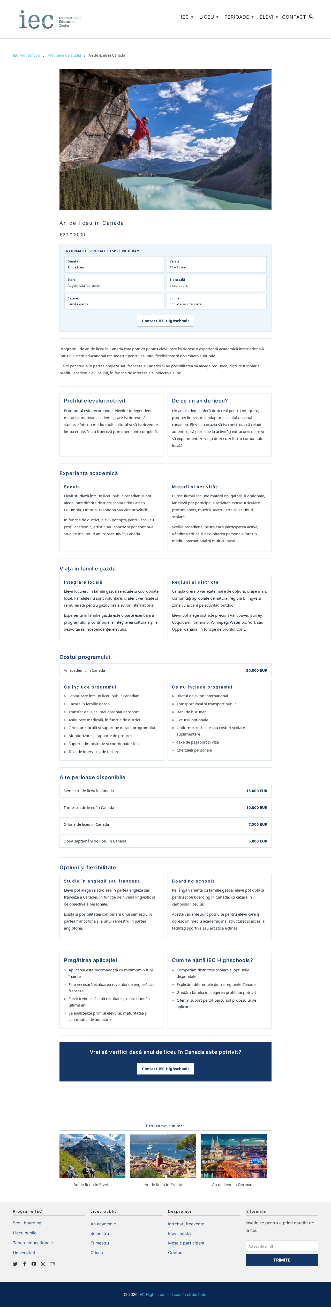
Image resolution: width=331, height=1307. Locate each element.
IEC (187, 17)
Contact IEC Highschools (165, 320)
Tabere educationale (33, 1242)
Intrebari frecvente (186, 1223)
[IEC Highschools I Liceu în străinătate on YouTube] (34, 1264)
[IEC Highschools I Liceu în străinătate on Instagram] (43, 1264)
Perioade (239, 17)
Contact (176, 1252)
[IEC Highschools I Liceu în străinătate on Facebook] (25, 1264)
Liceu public (24, 1232)
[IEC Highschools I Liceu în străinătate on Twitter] (16, 1264)
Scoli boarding (27, 1222)
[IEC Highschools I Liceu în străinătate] (49, 19)
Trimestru (100, 1243)
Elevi (269, 17)
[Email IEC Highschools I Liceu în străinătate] (53, 1264)
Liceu (209, 17)
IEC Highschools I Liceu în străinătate (172, 1294)
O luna (97, 1252)
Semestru (100, 1233)
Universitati (24, 1252)
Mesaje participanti (187, 1243)
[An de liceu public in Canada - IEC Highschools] (165, 139)
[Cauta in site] (312, 18)
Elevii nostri (179, 1233)
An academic (103, 1223)
